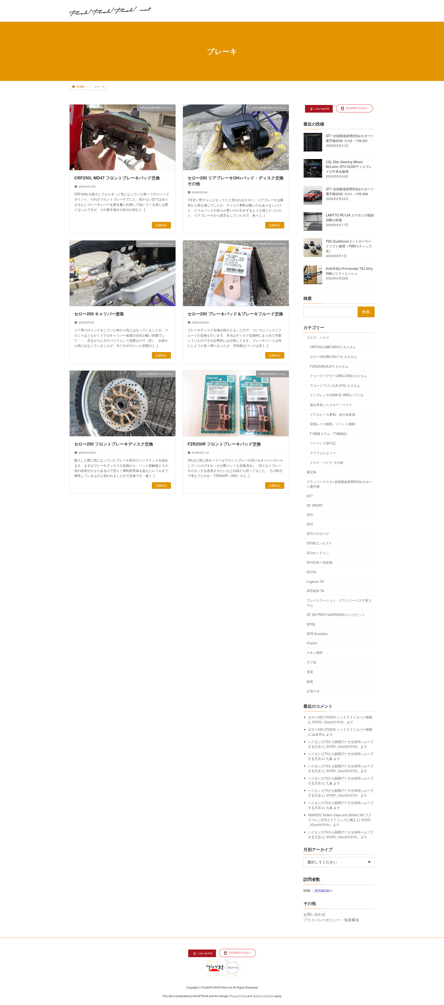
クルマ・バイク (318, 337)
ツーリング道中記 (323, 443)
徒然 (310, 681)
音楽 (310, 671)
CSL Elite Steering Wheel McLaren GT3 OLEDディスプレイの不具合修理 (349, 167)
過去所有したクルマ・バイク (331, 404)
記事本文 (161, 225)
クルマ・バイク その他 (326, 462)
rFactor (312, 643)
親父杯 (311, 472)
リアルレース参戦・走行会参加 (332, 414)
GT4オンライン (318, 552)
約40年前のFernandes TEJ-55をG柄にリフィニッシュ (349, 271)
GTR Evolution (317, 633)
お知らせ (313, 690)
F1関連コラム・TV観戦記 (328, 433)
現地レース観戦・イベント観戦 (332, 423)
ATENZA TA (315, 590)
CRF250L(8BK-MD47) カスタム (333, 346)
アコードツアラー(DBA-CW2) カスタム (338, 375)
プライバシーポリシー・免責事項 (331, 919)
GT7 (310, 496)
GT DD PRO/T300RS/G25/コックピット (336, 614)
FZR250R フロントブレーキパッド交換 (224, 444)
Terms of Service (263, 996)
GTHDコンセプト (319, 543)
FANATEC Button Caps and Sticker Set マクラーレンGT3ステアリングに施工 (340, 817)
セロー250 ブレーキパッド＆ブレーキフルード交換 (235, 314)
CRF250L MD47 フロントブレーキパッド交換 (117, 178)
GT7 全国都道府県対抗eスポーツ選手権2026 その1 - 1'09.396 (350, 191)
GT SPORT (315, 505)
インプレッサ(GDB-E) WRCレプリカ (336, 395)
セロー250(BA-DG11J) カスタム (333, 356)
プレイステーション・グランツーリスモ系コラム (339, 602)
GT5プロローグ (318, 533)
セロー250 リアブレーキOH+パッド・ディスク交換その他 (236, 181)
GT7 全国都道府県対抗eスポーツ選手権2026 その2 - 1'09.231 (350, 138)
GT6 (310, 514)
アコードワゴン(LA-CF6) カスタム (335, 385)
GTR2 (311, 624)
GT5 (310, 524)
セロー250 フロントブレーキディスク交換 (113, 444)
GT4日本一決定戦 (319, 562)
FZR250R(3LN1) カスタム (329, 366)
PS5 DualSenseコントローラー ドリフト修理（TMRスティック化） (349, 246)
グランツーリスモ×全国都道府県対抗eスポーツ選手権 (339, 484)
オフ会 (311, 662)
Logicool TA (315, 581)
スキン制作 (315, 652)
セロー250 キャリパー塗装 (99, 314)
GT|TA (311, 572)
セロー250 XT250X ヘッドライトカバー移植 (340, 716)
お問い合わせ (314, 914)
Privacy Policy (238, 996)
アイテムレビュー (323, 452)
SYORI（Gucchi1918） (329, 721)
